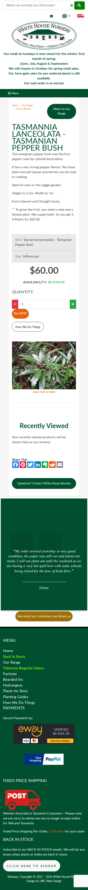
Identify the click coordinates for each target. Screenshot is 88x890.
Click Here (56, 831)
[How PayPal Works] (44, 759)
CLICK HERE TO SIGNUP (32, 866)
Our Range (27, 105)
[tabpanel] (44, 568)
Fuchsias (10, 674)
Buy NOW (20, 313)
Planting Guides (15, 697)
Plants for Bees (15, 691)
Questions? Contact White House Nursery (44, 483)
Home (15, 105)
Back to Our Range (62, 111)
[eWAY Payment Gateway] (44, 733)
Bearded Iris (13, 679)
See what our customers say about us (44, 616)
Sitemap (12, 877)
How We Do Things (27, 327)
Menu (15, 93)
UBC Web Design (51, 881)
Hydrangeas (13, 685)
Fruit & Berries (23, 109)
